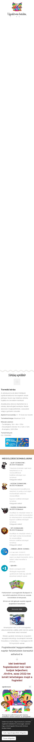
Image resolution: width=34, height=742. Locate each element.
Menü (32, 2)
